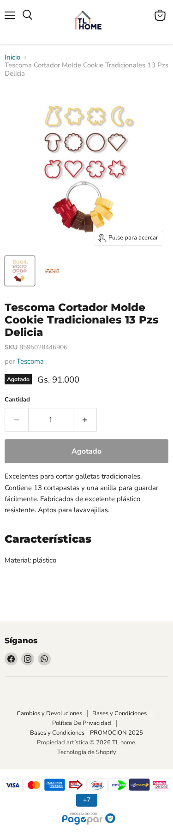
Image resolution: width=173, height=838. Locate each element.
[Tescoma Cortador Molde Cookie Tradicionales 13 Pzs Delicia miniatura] (20, 271)
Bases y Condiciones (119, 713)
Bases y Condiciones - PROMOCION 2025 (86, 733)
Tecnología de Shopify (86, 752)
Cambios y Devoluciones (49, 713)
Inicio (12, 57)
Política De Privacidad (81, 723)
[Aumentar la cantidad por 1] (85, 420)
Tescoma (30, 361)
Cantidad (17, 399)
